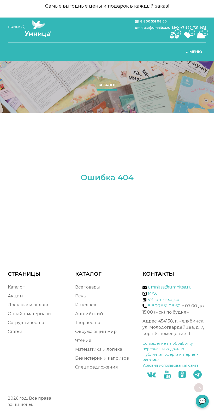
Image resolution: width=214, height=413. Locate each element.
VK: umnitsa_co (163, 299)
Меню (195, 51)
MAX (152, 293)
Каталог (107, 85)
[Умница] (40, 28)
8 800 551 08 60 (153, 21)
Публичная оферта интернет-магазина (170, 357)
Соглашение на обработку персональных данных (167, 346)
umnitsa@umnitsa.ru (170, 287)
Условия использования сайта (170, 365)
